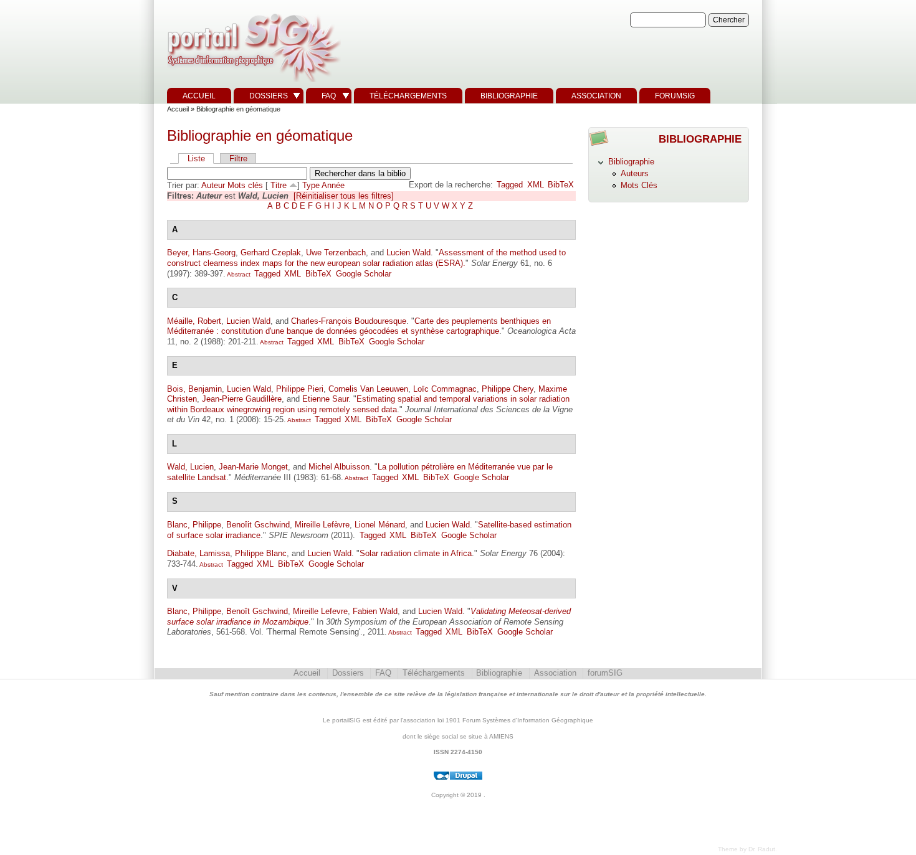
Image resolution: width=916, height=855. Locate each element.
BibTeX (561, 184)
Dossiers (268, 96)
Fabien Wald (375, 611)
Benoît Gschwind (257, 611)
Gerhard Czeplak (271, 252)
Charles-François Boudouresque (348, 321)
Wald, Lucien (190, 466)
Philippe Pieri (299, 389)
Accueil (199, 96)
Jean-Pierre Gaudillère (242, 399)
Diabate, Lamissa (198, 553)
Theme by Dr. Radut (746, 849)
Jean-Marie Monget (253, 466)
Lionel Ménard (380, 524)
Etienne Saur (325, 399)
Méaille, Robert (194, 321)
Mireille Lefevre (320, 611)
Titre (278, 185)
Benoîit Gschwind (258, 524)
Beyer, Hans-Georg (201, 252)
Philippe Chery (507, 389)
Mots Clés (639, 185)
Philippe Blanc (261, 553)
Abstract (238, 274)
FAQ (329, 96)
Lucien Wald (408, 252)
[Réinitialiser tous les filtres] (343, 196)
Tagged (510, 184)
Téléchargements (408, 96)
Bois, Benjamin (194, 389)
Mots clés (245, 185)
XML (535, 184)
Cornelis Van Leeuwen (368, 389)
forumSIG (675, 96)
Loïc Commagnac (445, 389)
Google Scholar (363, 273)
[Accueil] (252, 82)
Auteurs (635, 173)
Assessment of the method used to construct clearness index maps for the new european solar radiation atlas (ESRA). (366, 258)
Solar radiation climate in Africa (416, 553)
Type (311, 185)
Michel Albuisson (339, 466)
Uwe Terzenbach (336, 252)
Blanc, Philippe (194, 524)
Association (596, 96)
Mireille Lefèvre (322, 524)
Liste (196, 158)
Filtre (238, 158)
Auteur (213, 185)
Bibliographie (509, 96)
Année (333, 185)
